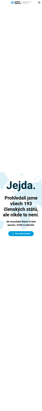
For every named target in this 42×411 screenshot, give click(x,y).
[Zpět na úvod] (21, 2)
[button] (39, 2)
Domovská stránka (22, 234)
